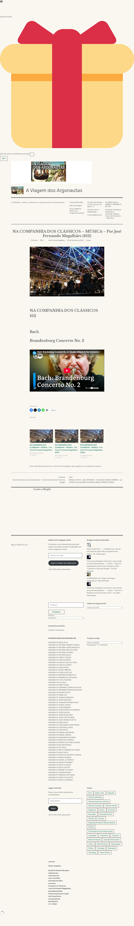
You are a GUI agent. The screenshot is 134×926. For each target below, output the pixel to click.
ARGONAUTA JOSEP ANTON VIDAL (61, 717)
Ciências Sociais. (111, 806)
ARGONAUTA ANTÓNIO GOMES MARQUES (64, 647)
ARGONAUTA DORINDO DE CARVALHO (62, 677)
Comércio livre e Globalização (93, 211)
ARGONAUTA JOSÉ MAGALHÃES (60, 715)
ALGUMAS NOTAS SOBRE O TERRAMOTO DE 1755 (113, 204)
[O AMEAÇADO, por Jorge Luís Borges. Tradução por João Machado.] (104, 574)
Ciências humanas (95, 806)
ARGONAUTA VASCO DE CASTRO (60, 777)
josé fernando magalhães (63, 466)
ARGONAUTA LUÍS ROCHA (58, 730)
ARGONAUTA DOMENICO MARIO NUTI (62, 675)
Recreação (112, 848)
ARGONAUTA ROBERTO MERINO (60, 762)
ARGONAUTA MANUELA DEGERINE (61, 732)
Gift (3, 158)
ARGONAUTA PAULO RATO (58, 752)
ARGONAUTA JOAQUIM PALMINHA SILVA (63, 702)
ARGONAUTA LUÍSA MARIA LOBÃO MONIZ (63, 725)
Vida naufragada (75, 206)
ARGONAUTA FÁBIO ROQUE (58, 685)
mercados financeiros (111, 840)
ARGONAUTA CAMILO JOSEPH (59, 657)
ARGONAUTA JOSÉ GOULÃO (59, 712)
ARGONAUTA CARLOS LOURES (59, 665)
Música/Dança (102, 844)
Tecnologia (92, 852)
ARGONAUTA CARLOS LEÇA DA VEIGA (62, 662)
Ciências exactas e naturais (98, 801)
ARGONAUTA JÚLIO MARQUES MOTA (62, 720)
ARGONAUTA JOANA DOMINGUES (61, 697)
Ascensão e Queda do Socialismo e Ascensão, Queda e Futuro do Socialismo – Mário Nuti (113, 214)
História (91, 827)
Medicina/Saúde (94, 840)
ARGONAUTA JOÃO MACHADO (59, 700)
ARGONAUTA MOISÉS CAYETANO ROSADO (64, 742)
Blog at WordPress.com (19, 545)
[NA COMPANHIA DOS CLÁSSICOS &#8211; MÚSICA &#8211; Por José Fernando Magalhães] (41, 436)
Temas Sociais (105, 852)
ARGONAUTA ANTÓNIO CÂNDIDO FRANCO (64, 645)
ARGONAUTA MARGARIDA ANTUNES (62, 737)
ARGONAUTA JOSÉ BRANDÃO (59, 707)
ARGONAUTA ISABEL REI (57, 695)
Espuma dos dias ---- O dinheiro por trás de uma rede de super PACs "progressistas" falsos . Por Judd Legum (104, 551)
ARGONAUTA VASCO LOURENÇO (60, 780)
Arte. (90, 793)
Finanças (101, 818)
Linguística (104, 835)
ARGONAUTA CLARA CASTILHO (60, 672)
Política (91, 848)
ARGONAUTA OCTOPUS (57, 747)
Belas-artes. (99, 793)
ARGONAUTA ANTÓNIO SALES (59, 655)
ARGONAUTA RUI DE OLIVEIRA (59, 765)
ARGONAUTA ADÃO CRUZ (58, 642)
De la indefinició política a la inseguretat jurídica (76, 211)
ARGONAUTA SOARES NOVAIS (59, 772)
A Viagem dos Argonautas (54, 190)
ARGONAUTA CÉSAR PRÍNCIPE (59, 670)
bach (32, 466)
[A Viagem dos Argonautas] (67, 172)
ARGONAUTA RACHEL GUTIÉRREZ (61, 760)
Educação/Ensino (105, 814)
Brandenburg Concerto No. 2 (44, 466)
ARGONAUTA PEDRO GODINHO (59, 757)
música (88, 240)
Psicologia (101, 848)
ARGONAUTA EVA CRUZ (57, 682)
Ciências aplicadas (95, 797)
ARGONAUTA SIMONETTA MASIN (60, 770)
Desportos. (92, 810)
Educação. (92, 814)
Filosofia (91, 818)
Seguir (53, 808)
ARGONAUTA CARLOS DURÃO (59, 660)
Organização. (116, 844)
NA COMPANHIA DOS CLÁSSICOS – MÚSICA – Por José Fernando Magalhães (41, 447)
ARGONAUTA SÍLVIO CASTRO (59, 767)
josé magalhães (77, 466)
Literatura (115, 835)
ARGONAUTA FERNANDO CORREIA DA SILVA (64, 687)
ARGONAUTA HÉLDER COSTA (59, 692)
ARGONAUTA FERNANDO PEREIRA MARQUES (65, 690)
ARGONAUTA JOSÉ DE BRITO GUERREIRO (64, 710)
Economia (111, 810)
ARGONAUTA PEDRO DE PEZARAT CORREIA (64, 755)
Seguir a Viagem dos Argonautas (63, 563)
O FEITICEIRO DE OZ (94, 215)
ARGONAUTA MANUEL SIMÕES (59, 735)
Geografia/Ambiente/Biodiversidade (101, 823)
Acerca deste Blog (76, 202)
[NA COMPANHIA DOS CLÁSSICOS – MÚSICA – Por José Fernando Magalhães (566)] (91, 436)
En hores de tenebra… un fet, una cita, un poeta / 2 (95, 204)
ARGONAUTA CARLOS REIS (58, 667)
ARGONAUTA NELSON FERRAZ (59, 745)
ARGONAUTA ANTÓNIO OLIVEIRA (60, 652)
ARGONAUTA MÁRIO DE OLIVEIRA (60, 740)
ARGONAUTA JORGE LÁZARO (59, 705)
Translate (104, 645)
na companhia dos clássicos (92, 466)
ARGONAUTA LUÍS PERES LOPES (60, 727)
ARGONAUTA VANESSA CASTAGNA (61, 775)
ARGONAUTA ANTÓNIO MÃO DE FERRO (63, 650)
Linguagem (92, 835)
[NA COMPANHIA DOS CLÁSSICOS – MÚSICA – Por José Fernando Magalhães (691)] (66, 436)
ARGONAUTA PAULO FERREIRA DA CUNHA (64, 750)
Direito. (102, 810)
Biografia (111, 793)
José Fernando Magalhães (56, 240)
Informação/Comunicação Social (100, 831)
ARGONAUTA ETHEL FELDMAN (59, 680)
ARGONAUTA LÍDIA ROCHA (58, 722)
